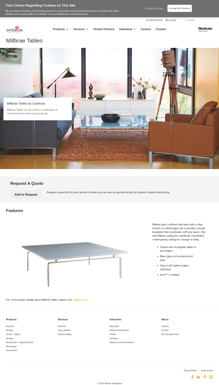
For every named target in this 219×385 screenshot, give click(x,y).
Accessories (11, 350)
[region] (109, 8)
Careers (146, 29)
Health (113, 334)
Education (114, 326)
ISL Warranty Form (170, 334)
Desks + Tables (13, 334)
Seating (9, 330)
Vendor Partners (103, 29)
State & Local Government (122, 342)
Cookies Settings (154, 8)
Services (79, 29)
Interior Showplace (113, 383)
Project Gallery (65, 334)
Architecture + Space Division (19, 342)
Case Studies (64, 330)
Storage (9, 338)
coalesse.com (80, 299)
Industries (125, 29)
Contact (161, 29)
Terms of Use (207, 370)
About (165, 319)
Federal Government (119, 330)
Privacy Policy (190, 370)
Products (59, 29)
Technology (11, 346)
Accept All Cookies (179, 8)
